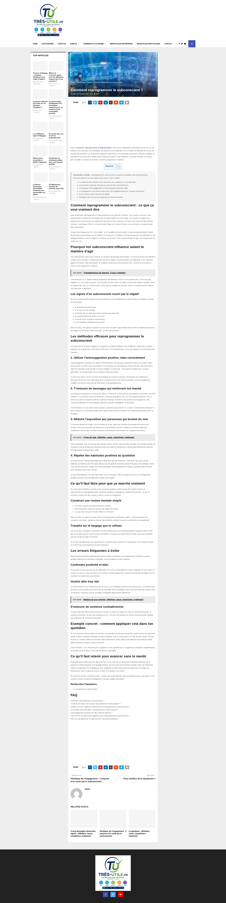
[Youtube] (185, 43)
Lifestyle (62, 44)
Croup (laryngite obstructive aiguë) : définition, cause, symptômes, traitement (83, 833)
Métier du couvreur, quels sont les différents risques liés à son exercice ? (56, 77)
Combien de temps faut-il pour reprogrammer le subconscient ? (96, 704)
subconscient (105, 148)
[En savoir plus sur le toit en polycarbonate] (56, 126)
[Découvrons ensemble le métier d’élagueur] (40, 151)
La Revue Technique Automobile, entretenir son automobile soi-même (39, 189)
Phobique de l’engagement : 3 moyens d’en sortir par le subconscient (113, 833)
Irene (74, 94)
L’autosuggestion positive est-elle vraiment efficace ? (91, 713)
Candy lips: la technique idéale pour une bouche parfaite (56, 161)
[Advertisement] (152, 20)
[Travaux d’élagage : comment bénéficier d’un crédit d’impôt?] (40, 66)
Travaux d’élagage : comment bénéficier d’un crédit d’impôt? (40, 76)
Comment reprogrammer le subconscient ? (87, 701)
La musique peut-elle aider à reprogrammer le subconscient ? (94, 710)
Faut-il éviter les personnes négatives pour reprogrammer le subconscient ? (100, 716)
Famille (73, 44)
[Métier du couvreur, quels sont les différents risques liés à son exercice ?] (56, 66)
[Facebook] (180, 43)
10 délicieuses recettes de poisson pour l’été (56, 186)
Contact (168, 44)
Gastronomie (48, 44)
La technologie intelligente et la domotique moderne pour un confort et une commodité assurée (56, 107)
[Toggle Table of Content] (117, 167)
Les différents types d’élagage (39, 135)
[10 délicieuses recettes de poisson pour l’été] (56, 177)
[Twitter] (182, 43)
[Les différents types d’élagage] (40, 126)
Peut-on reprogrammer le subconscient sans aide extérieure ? (95, 719)
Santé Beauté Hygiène (77, 86)
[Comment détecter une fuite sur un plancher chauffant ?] (40, 94)
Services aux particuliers (148, 44)
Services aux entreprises (121, 44)
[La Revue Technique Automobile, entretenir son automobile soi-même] (40, 177)
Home (35, 44)
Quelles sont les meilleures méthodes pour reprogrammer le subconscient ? (100, 707)
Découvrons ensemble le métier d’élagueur (40, 160)
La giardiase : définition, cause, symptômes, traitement (139, 833)
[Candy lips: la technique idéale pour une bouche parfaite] (56, 151)
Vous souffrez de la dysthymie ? (139, 778)
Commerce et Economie (93, 44)
